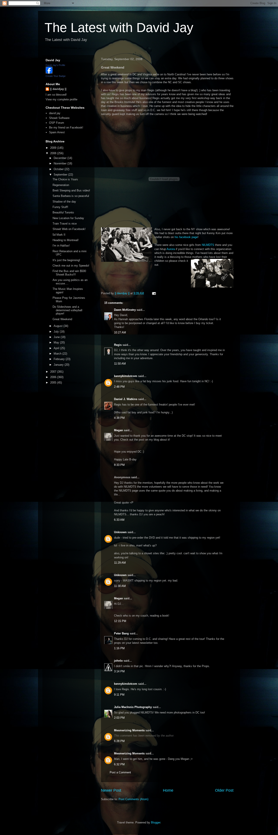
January (59, 364)
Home (168, 790)
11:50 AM (120, 363)
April (57, 348)
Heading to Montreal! (66, 240)
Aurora (171, 249)
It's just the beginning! (66, 260)
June (57, 337)
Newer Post (111, 790)
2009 (53, 147)
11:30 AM (120, 586)
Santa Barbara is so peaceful (71, 196)
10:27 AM (120, 332)
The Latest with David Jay (119, 27)
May (57, 342)
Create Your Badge (56, 76)
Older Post (224, 790)
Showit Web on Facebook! (69, 229)
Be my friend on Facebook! (66, 127)
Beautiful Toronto (63, 212)
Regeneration (61, 185)
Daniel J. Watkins (125, 399)
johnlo (118, 660)
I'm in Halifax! (61, 245)
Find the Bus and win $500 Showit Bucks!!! (69, 272)
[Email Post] (154, 293)
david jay (54, 113)
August (58, 326)
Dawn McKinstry (125, 309)
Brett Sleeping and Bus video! (71, 190)
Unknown (120, 532)
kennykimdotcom (125, 376)
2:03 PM (119, 717)
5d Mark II (59, 234)
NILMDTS (208, 245)
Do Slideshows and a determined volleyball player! (67, 310)
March (58, 353)
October (59, 169)
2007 (53, 371)
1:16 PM (119, 648)
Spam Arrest (57, 132)
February (60, 359)
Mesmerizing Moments (129, 730)
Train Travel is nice (65, 223)
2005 (53, 382)
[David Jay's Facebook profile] (49, 72)
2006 (53, 377)
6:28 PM (119, 741)
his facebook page (186, 237)
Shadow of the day (64, 201)
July (57, 331)
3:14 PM (119, 671)
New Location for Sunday (68, 218)
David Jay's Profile (55, 65)
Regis (118, 345)
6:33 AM (119, 519)
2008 (53, 153)
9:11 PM (119, 694)
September (61, 174)
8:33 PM (119, 465)
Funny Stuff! (60, 207)
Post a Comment (120, 772)
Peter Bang (121, 633)
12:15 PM (120, 621)
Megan (118, 430)
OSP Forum (56, 122)
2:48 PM (119, 386)
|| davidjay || (58, 89)
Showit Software (59, 118)
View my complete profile (61, 99)
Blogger (155, 822)
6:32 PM (119, 764)
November (60, 163)
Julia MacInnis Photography (133, 707)
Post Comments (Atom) (133, 799)
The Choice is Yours (65, 179)
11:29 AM (120, 562)
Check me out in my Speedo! (71, 265)
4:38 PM (119, 417)
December (60, 158)
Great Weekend (62, 319)
